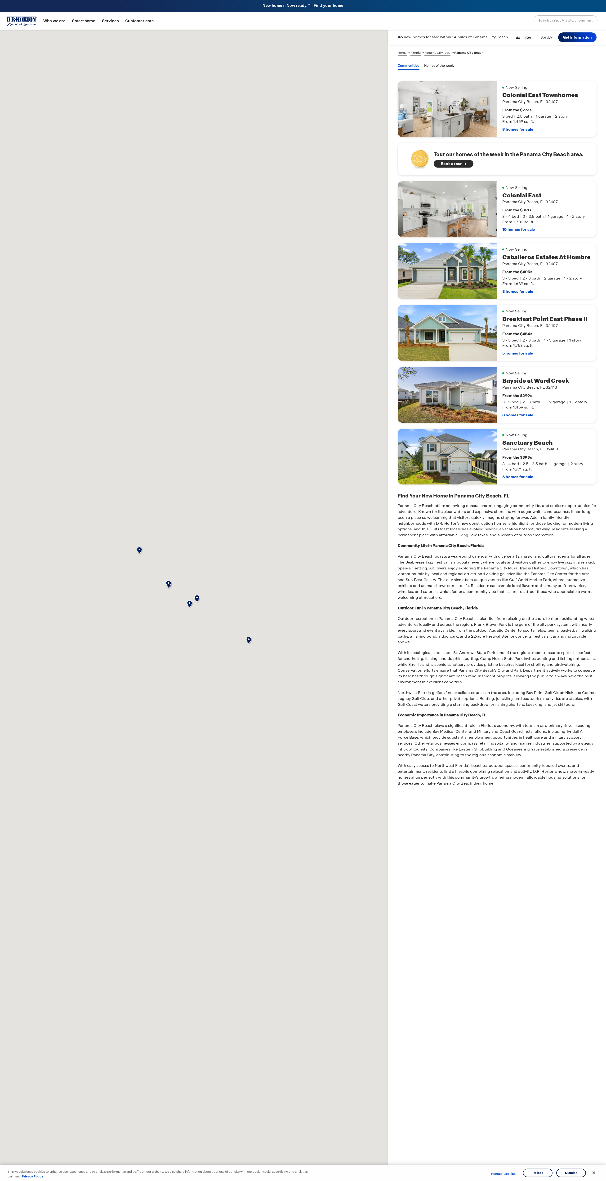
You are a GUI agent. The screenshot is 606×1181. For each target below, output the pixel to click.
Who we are (54, 20)
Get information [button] (577, 37)
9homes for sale (517, 129)
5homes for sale (517, 353)
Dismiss (571, 1173)
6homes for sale (517, 476)
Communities (408, 65)
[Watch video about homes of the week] (417, 157)
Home (402, 53)
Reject (538, 1173)
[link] (497, 159)
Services (110, 20)
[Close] (594, 1172)
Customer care (139, 20)
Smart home (84, 20)
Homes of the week (439, 65)
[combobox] (565, 20)
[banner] (303, 6)
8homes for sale (517, 291)
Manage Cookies (503, 1174)
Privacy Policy (32, 1176)
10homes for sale (518, 229)
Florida (415, 53)
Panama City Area (437, 53)
